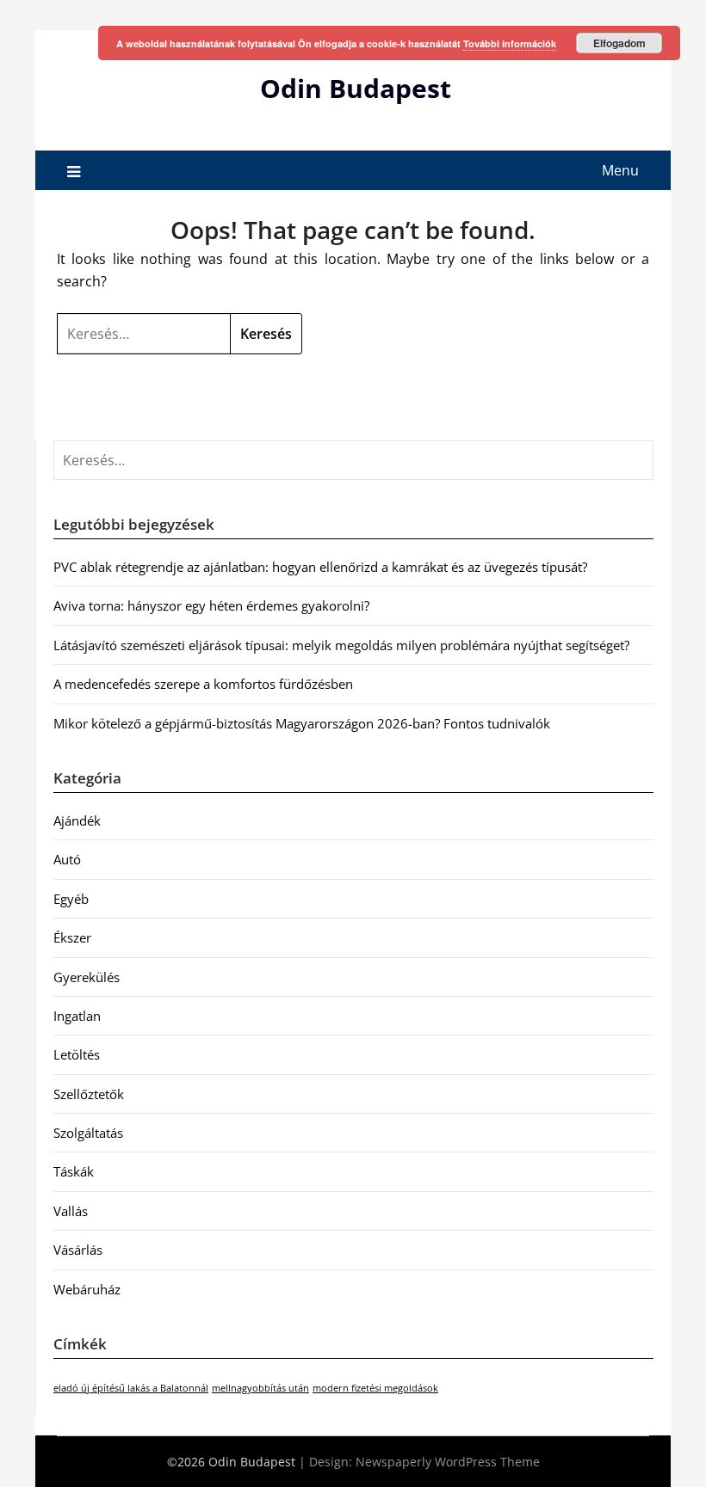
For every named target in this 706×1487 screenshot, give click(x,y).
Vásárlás (77, 1249)
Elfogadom (619, 43)
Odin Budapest (355, 88)
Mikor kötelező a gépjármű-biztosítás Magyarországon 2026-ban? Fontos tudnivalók (301, 723)
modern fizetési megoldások (375, 1388)
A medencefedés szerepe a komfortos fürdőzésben (203, 683)
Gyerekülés (86, 977)
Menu (620, 170)
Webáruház (87, 1289)
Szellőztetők (88, 1094)
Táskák (73, 1171)
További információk (509, 43)
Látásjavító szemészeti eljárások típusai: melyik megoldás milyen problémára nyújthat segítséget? (341, 645)
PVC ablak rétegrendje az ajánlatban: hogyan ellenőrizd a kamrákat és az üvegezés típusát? (320, 566)
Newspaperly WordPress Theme (448, 1461)
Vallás (70, 1211)
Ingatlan (77, 1015)
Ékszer (72, 937)
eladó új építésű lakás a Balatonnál (130, 1388)
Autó (67, 859)
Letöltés (76, 1054)
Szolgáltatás (88, 1132)
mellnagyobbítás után (260, 1388)
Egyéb (71, 898)
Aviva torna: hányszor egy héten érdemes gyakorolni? (211, 605)
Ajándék (77, 820)
